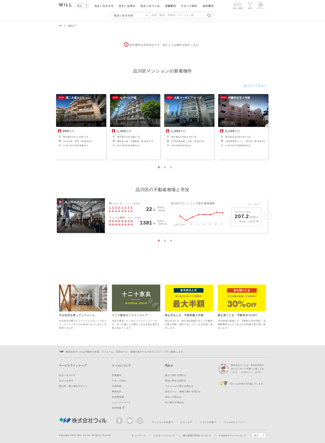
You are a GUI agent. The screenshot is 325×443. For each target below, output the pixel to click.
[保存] (250, 4)
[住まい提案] (237, 5)
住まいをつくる (150, 5)
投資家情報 (118, 397)
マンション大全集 (161, 422)
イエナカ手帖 (207, 422)
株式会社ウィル (60, 25)
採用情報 (117, 408)
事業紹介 (116, 391)
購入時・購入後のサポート (73, 386)
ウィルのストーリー (234, 422)
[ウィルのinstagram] (140, 420)
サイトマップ (138, 435)
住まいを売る (127, 5)
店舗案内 (170, 5)
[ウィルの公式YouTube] (130, 421)
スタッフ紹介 (189, 5)
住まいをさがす (104, 5)
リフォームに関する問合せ (179, 386)
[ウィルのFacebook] (120, 421)
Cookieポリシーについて (232, 435)
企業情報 (116, 386)
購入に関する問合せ (175, 375)
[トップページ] (65, 5)
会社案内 (208, 5)
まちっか (185, 422)
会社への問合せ (173, 397)
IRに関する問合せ (174, 402)
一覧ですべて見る (253, 85)
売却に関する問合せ (175, 380)
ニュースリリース (121, 402)
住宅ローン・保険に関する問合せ (183, 391)
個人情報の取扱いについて (197, 435)
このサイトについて (164, 435)
